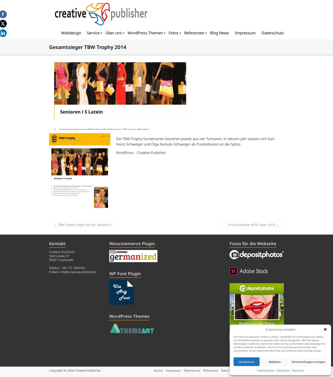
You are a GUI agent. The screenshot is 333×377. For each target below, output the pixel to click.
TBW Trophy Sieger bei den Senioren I (83, 225)
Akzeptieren (246, 362)
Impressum (298, 370)
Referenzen (194, 32)
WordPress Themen (145, 32)
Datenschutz (283, 370)
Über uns (113, 32)
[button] (325, 329)
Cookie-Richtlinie (265, 370)
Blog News (219, 32)
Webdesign (71, 32)
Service (93, 32)
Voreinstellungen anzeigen (308, 362)
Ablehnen (275, 362)
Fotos (173, 32)
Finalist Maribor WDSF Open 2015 (253, 225)
